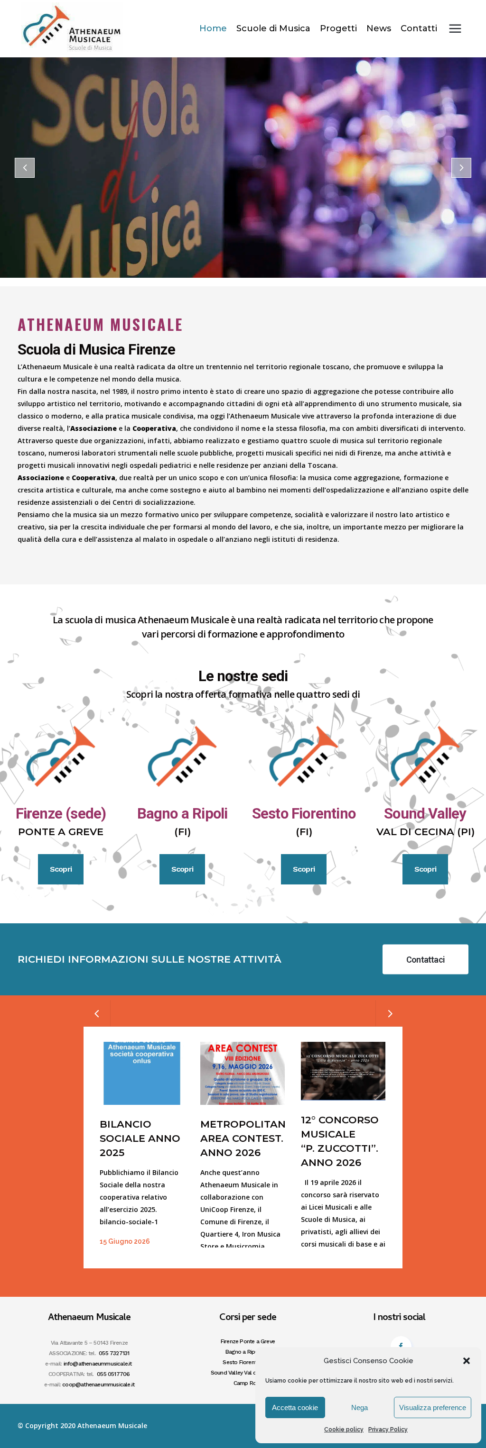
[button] (466, 1361)
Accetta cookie (295, 1407)
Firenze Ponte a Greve (248, 1341)
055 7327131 (114, 1353)
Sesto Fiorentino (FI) (247, 1362)
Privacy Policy (388, 1429)
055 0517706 (113, 1374)
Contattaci (425, 959)
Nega (359, 1407)
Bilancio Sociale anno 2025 (140, 1138)
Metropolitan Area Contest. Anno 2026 (243, 1138)
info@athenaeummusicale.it (98, 1363)
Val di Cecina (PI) (425, 832)
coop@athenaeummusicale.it (98, 1384)
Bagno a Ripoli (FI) (247, 1351)
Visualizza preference (432, 1407)
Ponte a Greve (60, 832)
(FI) (182, 832)
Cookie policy (344, 1429)
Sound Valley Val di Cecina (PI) (248, 1372)
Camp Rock (248, 1383)
